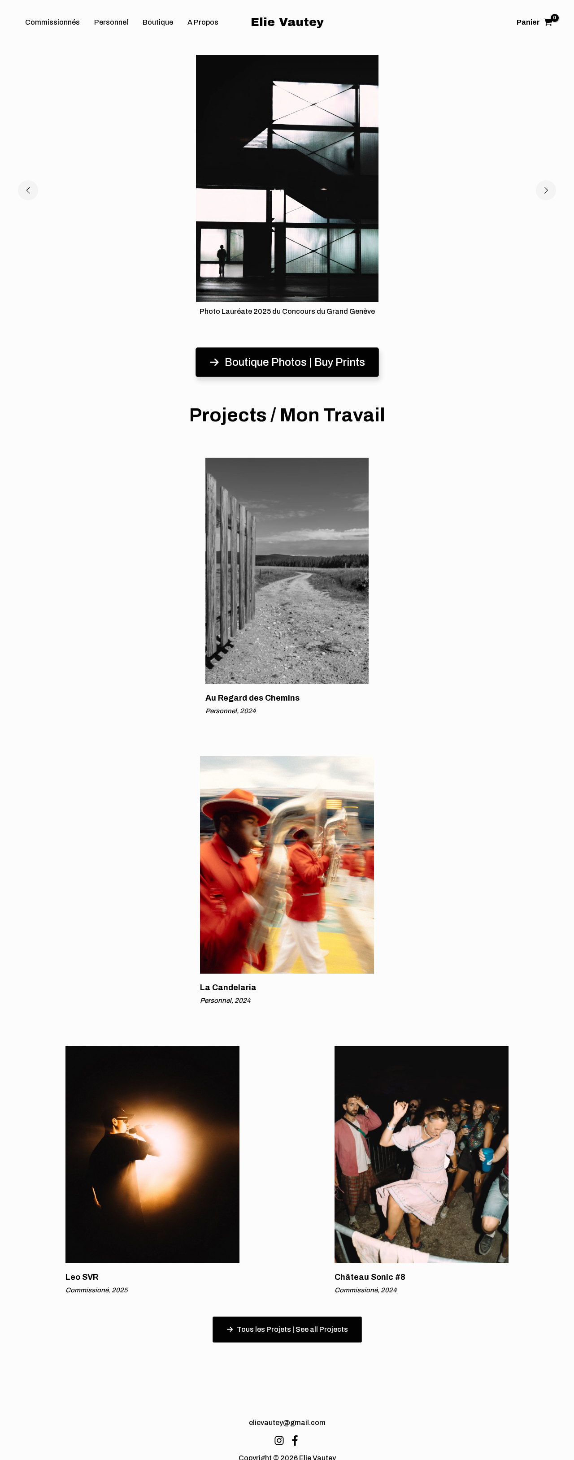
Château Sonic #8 (370, 1277)
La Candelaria (228, 987)
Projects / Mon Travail (287, 415)
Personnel (111, 22)
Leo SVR (81, 1277)
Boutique (158, 22)
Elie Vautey (287, 22)
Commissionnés (52, 22)
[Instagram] (279, 1440)
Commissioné (87, 1290)
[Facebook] (295, 1440)
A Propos (202, 22)
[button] (28, 190)
